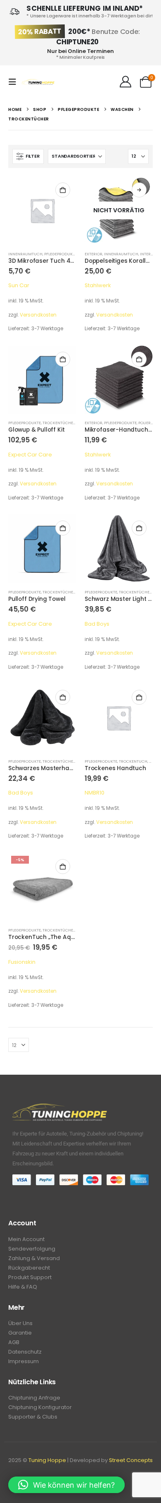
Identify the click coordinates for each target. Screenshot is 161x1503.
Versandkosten (38, 315)
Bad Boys (97, 624)
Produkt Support (30, 1277)
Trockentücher (59, 422)
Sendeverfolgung (31, 1249)
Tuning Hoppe (47, 1460)
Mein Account (26, 1239)
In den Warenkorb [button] (62, 189)
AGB (13, 1342)
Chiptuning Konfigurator (40, 1407)
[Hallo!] (125, 82)
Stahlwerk (98, 285)
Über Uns (20, 1323)
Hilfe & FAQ (22, 1287)
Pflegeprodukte (60, 254)
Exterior (93, 254)
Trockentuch (133, 761)
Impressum (23, 1361)
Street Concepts (131, 1460)
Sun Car (18, 285)
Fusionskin (22, 962)
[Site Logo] (37, 82)
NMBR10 (94, 793)
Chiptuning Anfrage (34, 1398)
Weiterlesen (139, 189)
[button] (14, 82)
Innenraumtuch (25, 254)
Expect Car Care (30, 455)
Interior (148, 254)
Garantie (20, 1333)
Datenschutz (25, 1352)
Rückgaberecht (29, 1268)
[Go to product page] (42, 210)
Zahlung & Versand (34, 1258)
